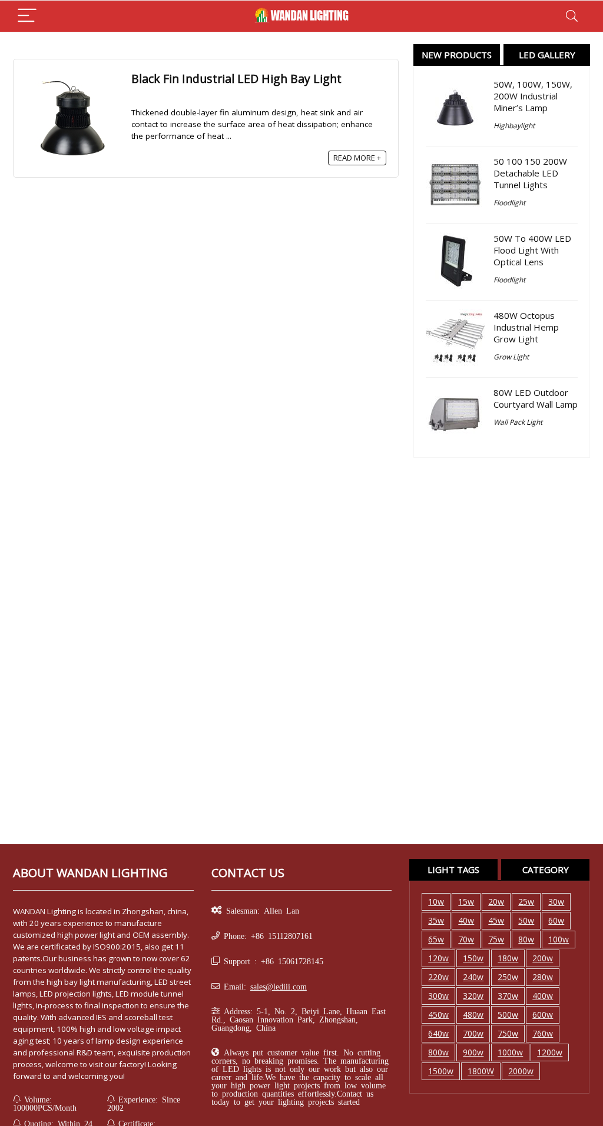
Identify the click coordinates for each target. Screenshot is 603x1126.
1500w (440, 1071)
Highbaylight (514, 126)
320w (473, 995)
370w (508, 995)
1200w (549, 1052)
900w (473, 1052)
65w (436, 939)
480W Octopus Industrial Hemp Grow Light (526, 327)
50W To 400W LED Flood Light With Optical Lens (532, 250)
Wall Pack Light (517, 422)
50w (526, 920)
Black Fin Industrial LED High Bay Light (236, 78)
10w (436, 901)
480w (473, 1014)
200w (542, 958)
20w (496, 901)
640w (438, 1033)
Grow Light (511, 357)
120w (438, 958)
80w (526, 939)
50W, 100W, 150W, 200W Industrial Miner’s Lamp (532, 96)
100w (558, 939)
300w (438, 995)
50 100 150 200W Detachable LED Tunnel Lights (530, 173)
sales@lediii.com (278, 986)
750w (508, 1033)
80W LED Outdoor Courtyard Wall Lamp (535, 398)
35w (436, 920)
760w (542, 1033)
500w (508, 1014)
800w (438, 1052)
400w (542, 995)
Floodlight (509, 203)
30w (556, 901)
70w (466, 939)
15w (466, 901)
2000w (521, 1071)
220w (438, 976)
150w (473, 958)
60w (556, 920)
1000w (510, 1052)
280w (542, 976)
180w (508, 958)
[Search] (572, 16)
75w (496, 939)
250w (508, 976)
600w (542, 1014)
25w (526, 901)
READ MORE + (357, 157)
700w (473, 1033)
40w (466, 920)
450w (438, 1014)
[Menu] (27, 16)
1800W (481, 1071)
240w (473, 976)
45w (496, 920)
